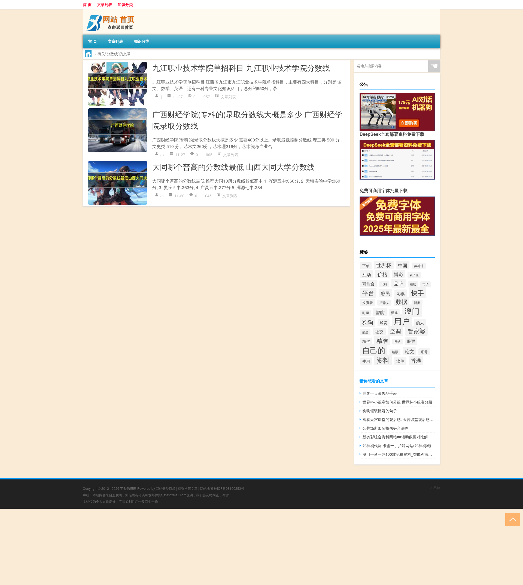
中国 (402, 265)
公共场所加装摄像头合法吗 (385, 428)
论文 (409, 351)
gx (162, 154)
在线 (413, 284)
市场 (425, 284)
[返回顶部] (511, 519)
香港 (416, 360)
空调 (395, 331)
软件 (400, 361)
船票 (395, 352)
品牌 (398, 283)
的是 (365, 332)
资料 (383, 360)
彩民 (385, 293)
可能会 (368, 284)
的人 (420, 322)
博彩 (398, 274)
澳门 (411, 310)
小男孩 (435, 487)
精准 (382, 340)
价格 (382, 274)
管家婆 (416, 331)
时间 (365, 312)
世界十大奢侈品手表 (380, 393)
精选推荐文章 (187, 488)
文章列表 (104, 4)
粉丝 (366, 341)
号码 (384, 284)
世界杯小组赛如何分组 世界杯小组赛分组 (397, 402)
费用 (366, 361)
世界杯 (383, 265)
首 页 (87, 4)
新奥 (417, 302)
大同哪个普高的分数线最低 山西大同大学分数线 (233, 166)
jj (161, 96)
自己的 (373, 349)
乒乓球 (419, 265)
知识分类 (125, 4)
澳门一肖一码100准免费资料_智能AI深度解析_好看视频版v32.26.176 (399, 454)
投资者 (367, 302)
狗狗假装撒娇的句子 (380, 410)
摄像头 (384, 302)
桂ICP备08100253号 (229, 488)
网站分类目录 (165, 488)
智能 (380, 312)
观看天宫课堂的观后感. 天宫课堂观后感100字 (399, 419)
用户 (402, 321)
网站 (397, 342)
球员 (383, 322)
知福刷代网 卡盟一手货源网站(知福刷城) (397, 445)
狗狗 (367, 322)
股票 (411, 341)
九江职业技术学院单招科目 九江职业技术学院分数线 (241, 67)
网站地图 (206, 488)
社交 (379, 331)
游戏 (394, 312)
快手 (417, 292)
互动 (366, 274)
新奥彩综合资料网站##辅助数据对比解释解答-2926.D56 (399, 436)
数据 (401, 301)
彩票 (401, 293)
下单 (365, 265)
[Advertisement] (163, 547)
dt (162, 195)
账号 (424, 351)
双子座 (414, 275)
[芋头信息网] (111, 10)
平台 (368, 292)
